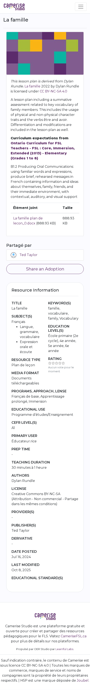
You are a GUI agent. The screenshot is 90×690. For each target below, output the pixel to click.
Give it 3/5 (56, 363)
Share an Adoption (45, 268)
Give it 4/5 (60, 363)
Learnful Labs (64, 649)
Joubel (83, 680)
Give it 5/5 (63, 363)
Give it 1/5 (49, 363)
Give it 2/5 (53, 363)
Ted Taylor (28, 255)
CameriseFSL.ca (73, 636)
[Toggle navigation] (81, 7)
